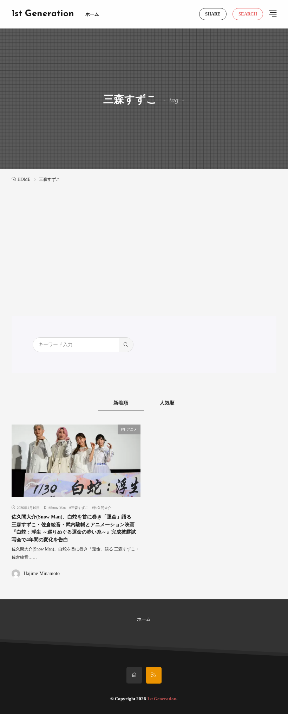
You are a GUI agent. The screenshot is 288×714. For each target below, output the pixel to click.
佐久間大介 (102, 508)
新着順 (120, 403)
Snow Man (58, 508)
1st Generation (43, 14)
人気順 (167, 403)
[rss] (154, 675)
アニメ (131, 429)
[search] (126, 345)
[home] (134, 675)
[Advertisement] (144, 236)
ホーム (92, 14)
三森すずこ (80, 508)
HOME (24, 179)
